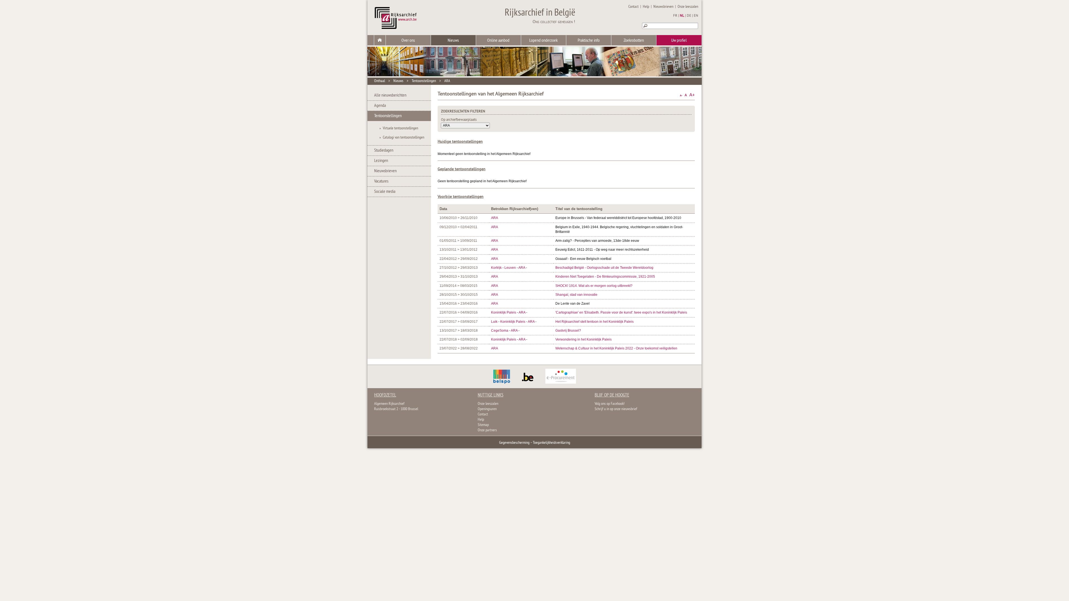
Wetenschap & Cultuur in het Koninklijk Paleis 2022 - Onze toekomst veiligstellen (616, 348)
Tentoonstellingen (424, 81)
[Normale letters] (686, 95)
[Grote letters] (692, 95)
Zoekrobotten (634, 40)
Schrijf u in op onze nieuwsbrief (616, 409)
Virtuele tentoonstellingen (400, 128)
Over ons (408, 40)
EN (696, 16)
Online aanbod (498, 40)
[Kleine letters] (681, 95)
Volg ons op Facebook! (609, 404)
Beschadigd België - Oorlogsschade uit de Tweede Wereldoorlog (604, 267)
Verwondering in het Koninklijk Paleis (583, 339)
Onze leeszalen (688, 6)
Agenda (380, 106)
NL (682, 16)
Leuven (510, 267)
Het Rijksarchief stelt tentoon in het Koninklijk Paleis (594, 321)
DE (689, 16)
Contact (633, 6)
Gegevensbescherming (514, 442)
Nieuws (453, 40)
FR (675, 16)
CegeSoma (499, 330)
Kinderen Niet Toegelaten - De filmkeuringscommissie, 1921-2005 (605, 276)
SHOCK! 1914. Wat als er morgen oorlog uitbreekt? (593, 285)
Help (646, 6)
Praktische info (589, 40)
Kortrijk (496, 267)
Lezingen (381, 161)
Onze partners (487, 430)
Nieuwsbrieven (663, 6)
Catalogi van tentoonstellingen (403, 137)
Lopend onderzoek (543, 40)
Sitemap (483, 425)
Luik (494, 321)
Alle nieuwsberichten (390, 95)
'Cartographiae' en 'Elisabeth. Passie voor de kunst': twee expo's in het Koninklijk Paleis (621, 312)
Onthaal (379, 81)
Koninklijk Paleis (504, 312)
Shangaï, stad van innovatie (576, 294)
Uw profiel (679, 40)
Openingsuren (487, 409)
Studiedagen (383, 150)
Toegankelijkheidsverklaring (551, 442)
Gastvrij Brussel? (568, 330)
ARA (447, 81)
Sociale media (384, 191)
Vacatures (381, 181)
